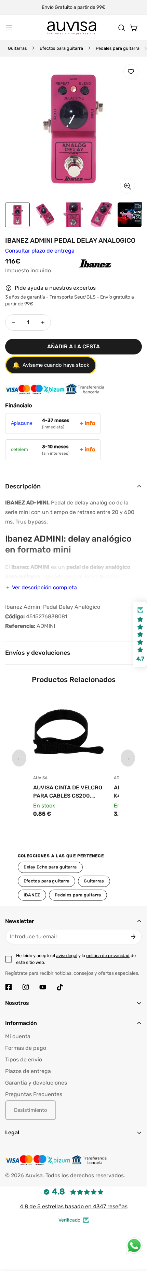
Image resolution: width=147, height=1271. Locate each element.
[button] (122, 28)
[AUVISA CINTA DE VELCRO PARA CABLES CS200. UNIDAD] (68, 733)
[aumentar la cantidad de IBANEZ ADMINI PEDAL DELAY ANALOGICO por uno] (43, 322)
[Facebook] (8, 987)
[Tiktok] (59, 987)
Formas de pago (25, 1048)
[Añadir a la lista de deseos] (130, 71)
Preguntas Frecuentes (33, 1094)
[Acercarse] (127, 186)
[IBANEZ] (80, 270)
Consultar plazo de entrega (40, 250)
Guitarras (17, 48)
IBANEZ (32, 894)
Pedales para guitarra (117, 48)
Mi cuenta (17, 1036)
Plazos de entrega (28, 1071)
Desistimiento (30, 1110)
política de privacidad (108, 955)
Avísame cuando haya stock (50, 365)
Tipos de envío (23, 1059)
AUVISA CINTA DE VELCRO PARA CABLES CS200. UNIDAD (67, 792)
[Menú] (9, 28)
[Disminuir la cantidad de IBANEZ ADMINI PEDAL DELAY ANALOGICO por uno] (13, 322)
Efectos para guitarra (61, 48)
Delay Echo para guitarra (50, 866)
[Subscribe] (133, 936)
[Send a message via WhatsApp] (134, 1245)
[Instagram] (25, 987)
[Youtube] (42, 987)
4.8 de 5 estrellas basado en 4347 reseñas (74, 1206)
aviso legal (66, 955)
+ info (87, 423)
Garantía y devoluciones (36, 1082)
